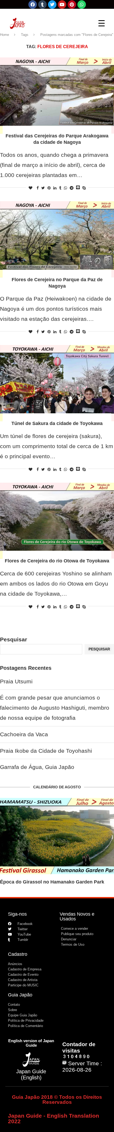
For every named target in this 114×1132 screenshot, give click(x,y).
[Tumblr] (42, 4)
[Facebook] (32, 4)
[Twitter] (52, 4)
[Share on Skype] (84, 188)
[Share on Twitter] (43, 188)
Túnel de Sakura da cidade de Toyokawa (57, 423)
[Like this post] (30, 188)
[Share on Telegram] (71, 188)
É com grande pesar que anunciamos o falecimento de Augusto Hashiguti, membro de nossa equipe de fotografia (54, 708)
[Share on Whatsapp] (65, 188)
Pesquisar (13, 639)
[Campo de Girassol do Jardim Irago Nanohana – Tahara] (57, 836)
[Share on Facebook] (38, 188)
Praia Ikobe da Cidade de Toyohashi (46, 751)
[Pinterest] (72, 4)
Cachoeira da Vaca (24, 734)
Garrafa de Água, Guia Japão (37, 767)
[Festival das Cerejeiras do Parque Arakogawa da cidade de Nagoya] (57, 95)
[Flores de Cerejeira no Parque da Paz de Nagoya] (57, 239)
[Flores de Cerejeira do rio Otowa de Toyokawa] (57, 521)
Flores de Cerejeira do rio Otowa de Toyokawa (57, 560)
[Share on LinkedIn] (54, 188)
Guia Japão (20, 995)
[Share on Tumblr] (60, 188)
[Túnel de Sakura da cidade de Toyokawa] (57, 383)
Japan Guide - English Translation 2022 (53, 1118)
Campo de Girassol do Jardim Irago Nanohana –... (56, 882)
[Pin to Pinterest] (49, 188)
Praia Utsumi (16, 681)
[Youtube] (62, 4)
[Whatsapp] (81, 4)
